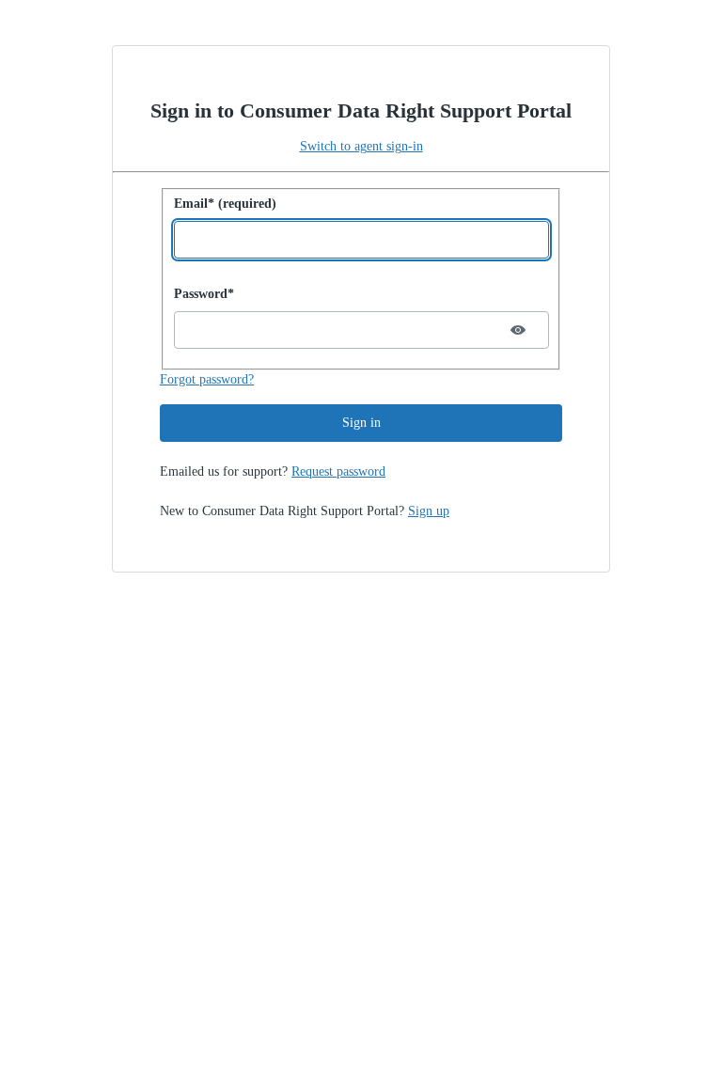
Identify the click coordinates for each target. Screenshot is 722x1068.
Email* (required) (225, 203)
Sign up (428, 511)
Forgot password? (207, 379)
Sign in (361, 423)
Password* (204, 294)
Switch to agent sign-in (361, 146)
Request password (338, 471)
